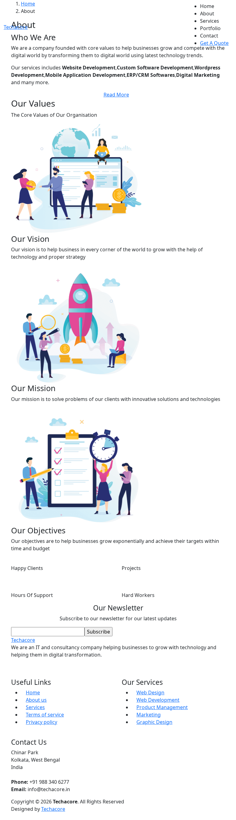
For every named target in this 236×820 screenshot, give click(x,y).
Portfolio (210, 28)
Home (207, 6)
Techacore (53, 809)
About (207, 13)
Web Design (150, 692)
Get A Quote (214, 43)
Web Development (157, 699)
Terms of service (45, 714)
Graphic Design (154, 722)
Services (209, 21)
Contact (209, 35)
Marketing (148, 714)
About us (36, 699)
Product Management (162, 707)
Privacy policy (41, 722)
